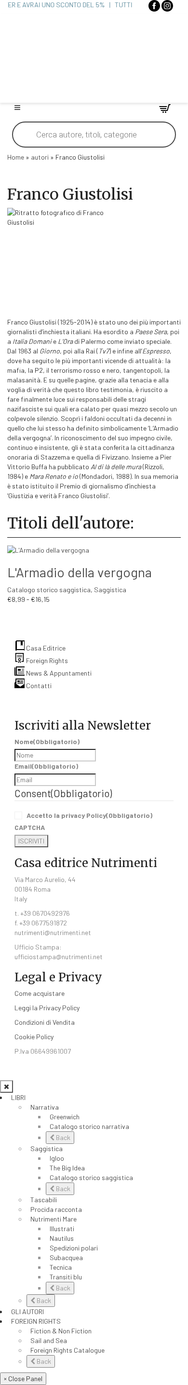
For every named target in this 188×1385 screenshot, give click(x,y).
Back (62, 1137)
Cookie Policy (34, 1036)
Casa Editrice (45, 648)
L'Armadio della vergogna (79, 572)
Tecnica (61, 1267)
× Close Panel (23, 1378)
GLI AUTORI (27, 1311)
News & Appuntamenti (58, 673)
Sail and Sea (48, 1340)
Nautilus (62, 1238)
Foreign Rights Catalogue (67, 1350)
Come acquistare (39, 993)
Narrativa (44, 1107)
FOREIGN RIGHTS (36, 1321)
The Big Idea (67, 1168)
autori (40, 157)
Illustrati (62, 1228)
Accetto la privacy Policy (89, 815)
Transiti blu (66, 1277)
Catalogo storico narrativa (89, 1126)
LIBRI (18, 1097)
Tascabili (43, 1199)
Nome (47, 741)
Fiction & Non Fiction (61, 1331)
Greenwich (65, 1117)
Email (46, 766)
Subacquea (66, 1257)
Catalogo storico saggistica (49, 589)
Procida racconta (56, 1209)
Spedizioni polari (74, 1248)
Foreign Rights (46, 660)
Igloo (57, 1158)
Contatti (38, 685)
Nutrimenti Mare (53, 1219)
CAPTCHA (29, 827)
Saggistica (110, 589)
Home (15, 157)
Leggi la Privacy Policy (47, 1008)
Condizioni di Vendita (44, 1022)
